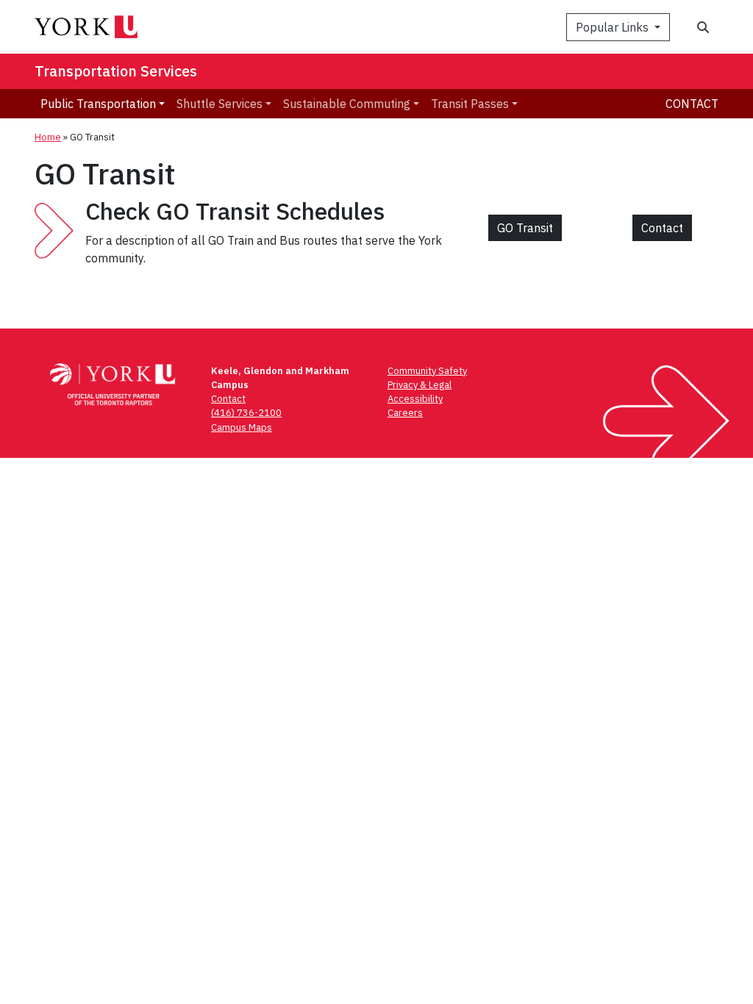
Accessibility (415, 398)
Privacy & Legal (420, 385)
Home (48, 137)
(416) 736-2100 (246, 412)
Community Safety (427, 371)
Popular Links (614, 27)
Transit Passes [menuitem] (470, 103)
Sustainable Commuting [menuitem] (346, 103)
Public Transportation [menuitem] (98, 103)
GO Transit (525, 227)
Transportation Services (116, 71)
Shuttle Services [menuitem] (219, 103)
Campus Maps (241, 427)
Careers (405, 412)
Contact (691, 103)
